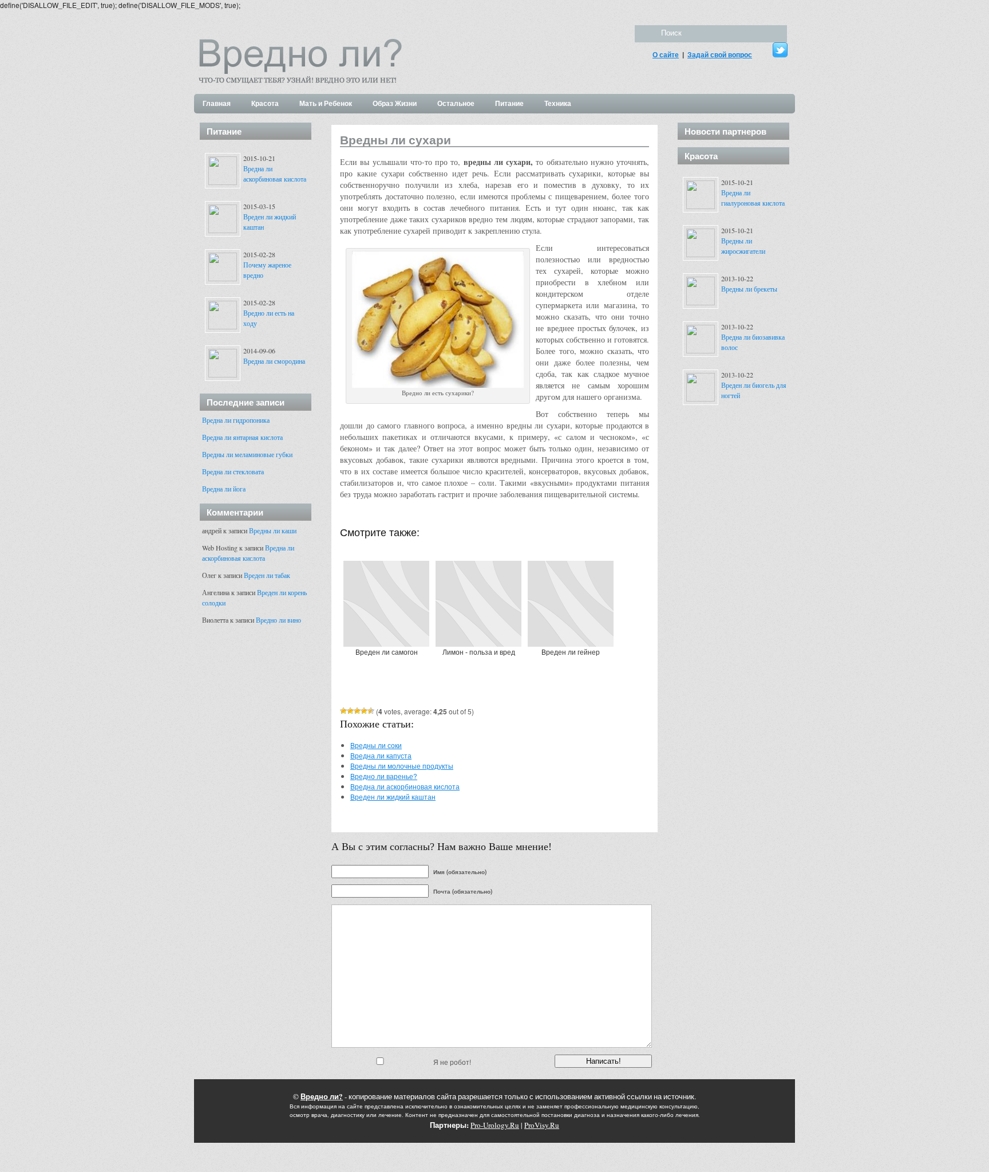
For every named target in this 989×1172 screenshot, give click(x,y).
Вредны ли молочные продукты (401, 765)
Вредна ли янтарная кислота (242, 437)
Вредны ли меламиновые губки (247, 454)
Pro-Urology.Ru (494, 1125)
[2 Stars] (350, 710)
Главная (217, 103)
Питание (509, 103)
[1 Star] (343, 710)
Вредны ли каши (272, 530)
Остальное (455, 103)
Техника (557, 103)
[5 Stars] (370, 710)
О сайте (665, 54)
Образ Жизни (395, 103)
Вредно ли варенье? (383, 776)
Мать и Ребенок (325, 103)
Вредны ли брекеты (749, 288)
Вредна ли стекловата (233, 471)
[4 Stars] (364, 710)
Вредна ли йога (224, 488)
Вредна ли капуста (381, 755)
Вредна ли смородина (274, 360)
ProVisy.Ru (541, 1125)
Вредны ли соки (376, 745)
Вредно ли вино (278, 619)
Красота (265, 103)
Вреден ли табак (267, 575)
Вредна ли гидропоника (236, 419)
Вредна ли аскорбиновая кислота (405, 786)
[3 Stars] (357, 710)
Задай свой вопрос (719, 54)
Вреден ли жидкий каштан (393, 796)
